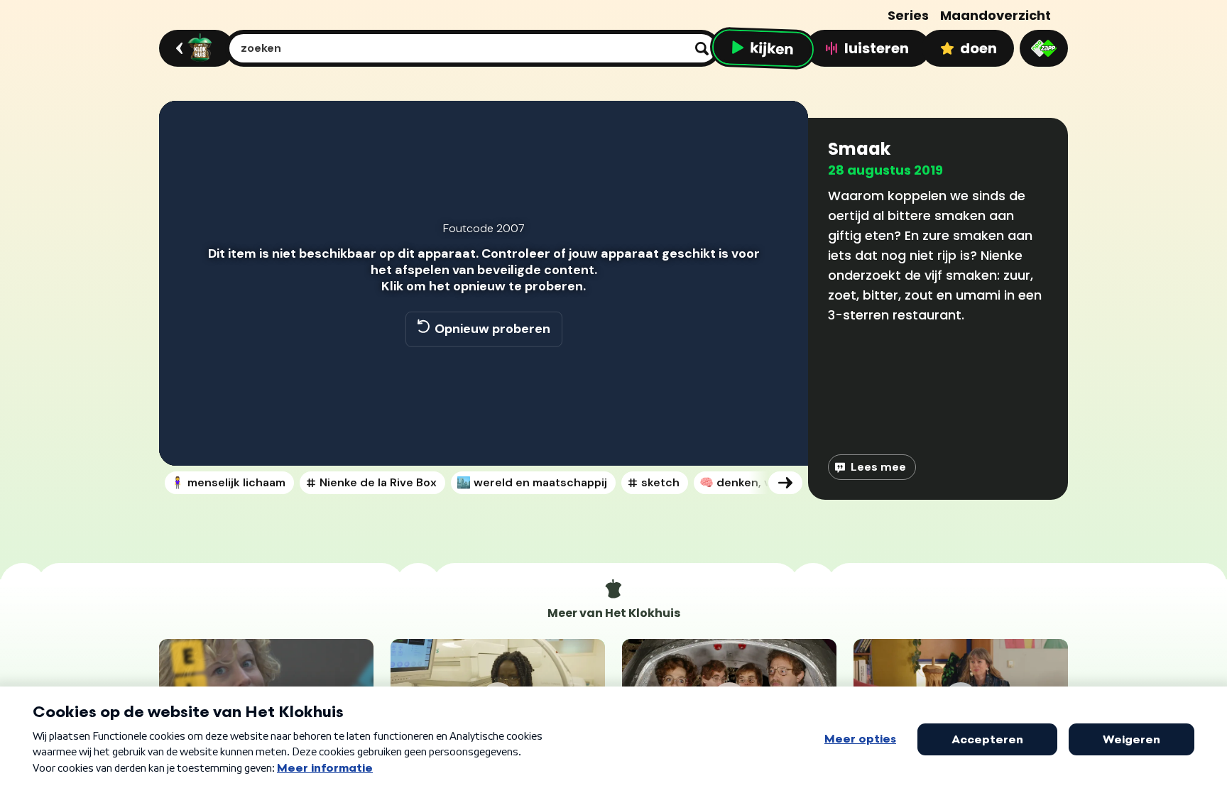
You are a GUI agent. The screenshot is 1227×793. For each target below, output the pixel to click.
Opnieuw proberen (492, 328)
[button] (184, 434)
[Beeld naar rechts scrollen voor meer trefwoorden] (785, 482)
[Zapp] (1044, 48)
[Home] (194, 48)
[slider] (481, 404)
